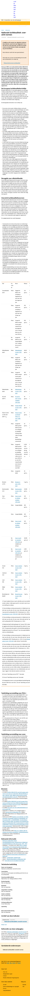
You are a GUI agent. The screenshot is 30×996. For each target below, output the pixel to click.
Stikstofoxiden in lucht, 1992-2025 (18, 391)
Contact (5, 975)
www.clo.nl (21, 933)
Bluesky (24, 984)
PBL (11, 963)
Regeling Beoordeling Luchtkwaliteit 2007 (16, 859)
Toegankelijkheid (7, 990)
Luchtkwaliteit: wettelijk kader (14, 857)
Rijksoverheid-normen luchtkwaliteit (12, 63)
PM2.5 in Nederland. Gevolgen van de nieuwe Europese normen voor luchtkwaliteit (15, 847)
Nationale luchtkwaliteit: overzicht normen (15, 921)
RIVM (13, 963)
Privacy (4, 988)
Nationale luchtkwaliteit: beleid (10, 840)
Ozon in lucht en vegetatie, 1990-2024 (18, 540)
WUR (19, 963)
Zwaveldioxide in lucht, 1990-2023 (10, 614)
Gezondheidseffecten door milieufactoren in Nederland (15, 842)
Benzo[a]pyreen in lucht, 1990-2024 (18, 596)
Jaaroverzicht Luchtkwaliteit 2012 (13, 812)
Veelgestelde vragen (7, 973)
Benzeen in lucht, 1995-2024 (18, 484)
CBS (8, 963)
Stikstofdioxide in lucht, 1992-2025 (18, 352)
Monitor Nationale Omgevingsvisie (11, 977)
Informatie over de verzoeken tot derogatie (14, 860)
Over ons (5, 972)
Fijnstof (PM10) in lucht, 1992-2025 (18, 407)
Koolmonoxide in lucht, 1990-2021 (18, 491)
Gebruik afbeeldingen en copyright (11, 986)
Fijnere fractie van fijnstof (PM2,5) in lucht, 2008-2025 (18, 416)
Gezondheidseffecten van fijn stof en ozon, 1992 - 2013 (15, 843)
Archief (4, 984)
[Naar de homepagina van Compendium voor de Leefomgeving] (15, 9)
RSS (23, 986)
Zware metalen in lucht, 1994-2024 (18, 567)
